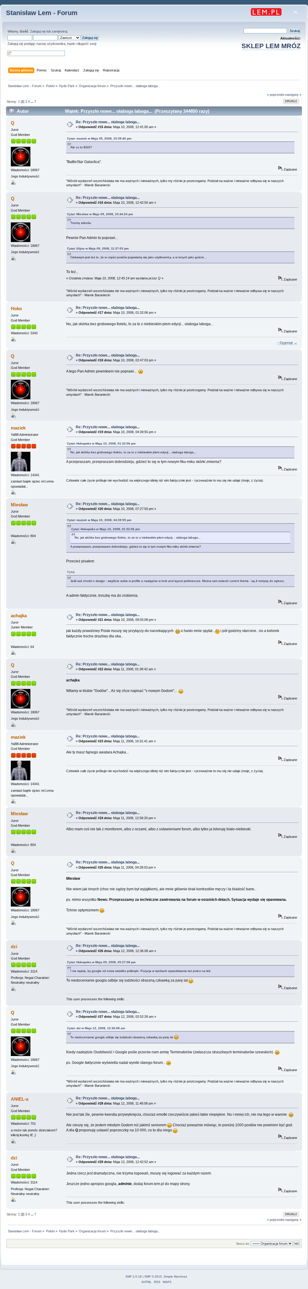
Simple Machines (175, 1276)
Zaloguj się (38, 31)
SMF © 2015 (153, 1276)
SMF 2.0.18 (133, 1276)
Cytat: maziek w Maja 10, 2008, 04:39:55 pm (99, 520)
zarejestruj (59, 31)
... (32, 101)
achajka (19, 615)
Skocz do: (243, 1243)
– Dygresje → (287, 342)
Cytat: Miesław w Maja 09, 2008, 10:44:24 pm (100, 214)
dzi (14, 946)
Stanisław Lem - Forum (42, 13)
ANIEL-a (19, 1099)
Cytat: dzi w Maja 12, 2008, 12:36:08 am (96, 1028)
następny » (293, 94)
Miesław (19, 504)
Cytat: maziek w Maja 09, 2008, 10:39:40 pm (99, 138)
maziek (18, 427)
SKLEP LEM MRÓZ (271, 46)
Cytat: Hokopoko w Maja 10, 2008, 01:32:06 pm (101, 443)
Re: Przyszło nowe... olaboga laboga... (108, 122)
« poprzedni (275, 94)
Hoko (16, 308)
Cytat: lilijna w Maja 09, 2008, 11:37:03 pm (98, 248)
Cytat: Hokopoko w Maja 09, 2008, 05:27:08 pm (101, 962)
